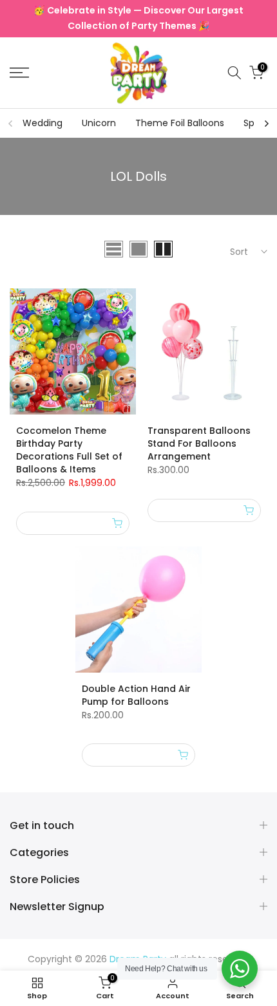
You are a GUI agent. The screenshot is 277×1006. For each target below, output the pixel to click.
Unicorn (99, 122)
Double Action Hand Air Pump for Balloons (136, 695)
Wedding (42, 122)
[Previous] (11, 124)
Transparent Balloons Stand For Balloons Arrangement (199, 443)
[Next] (266, 124)
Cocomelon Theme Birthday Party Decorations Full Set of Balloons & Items (69, 450)
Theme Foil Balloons (179, 122)
